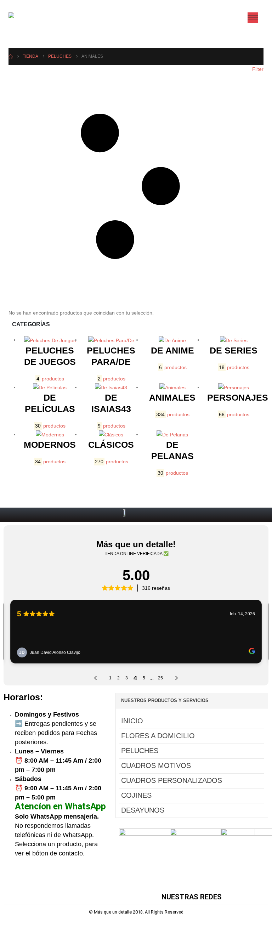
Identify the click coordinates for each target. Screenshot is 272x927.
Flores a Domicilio (158, 736)
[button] (136, 187)
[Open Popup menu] (253, 17)
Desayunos (142, 810)
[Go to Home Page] (10, 56)
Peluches (139, 750)
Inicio (132, 721)
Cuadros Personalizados (171, 780)
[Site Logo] (26, 17)
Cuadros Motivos (156, 765)
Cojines (136, 795)
